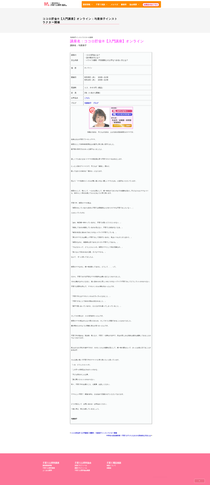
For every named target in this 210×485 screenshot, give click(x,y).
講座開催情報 (47, 465)
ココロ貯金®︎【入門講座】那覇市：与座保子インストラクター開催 (94, 433)
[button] (92, 4)
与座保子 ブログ (91, 103)
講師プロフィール (81, 468)
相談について (111, 465)
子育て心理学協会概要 (82, 470)
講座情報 (86, 4)
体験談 (109, 468)
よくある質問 (47, 470)
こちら (87, 98)
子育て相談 (100, 4)
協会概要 (133, 4)
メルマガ (114, 4)
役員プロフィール (81, 465)
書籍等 (124, 4)
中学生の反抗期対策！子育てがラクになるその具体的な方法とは (128, 435)
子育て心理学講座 (49, 468)
